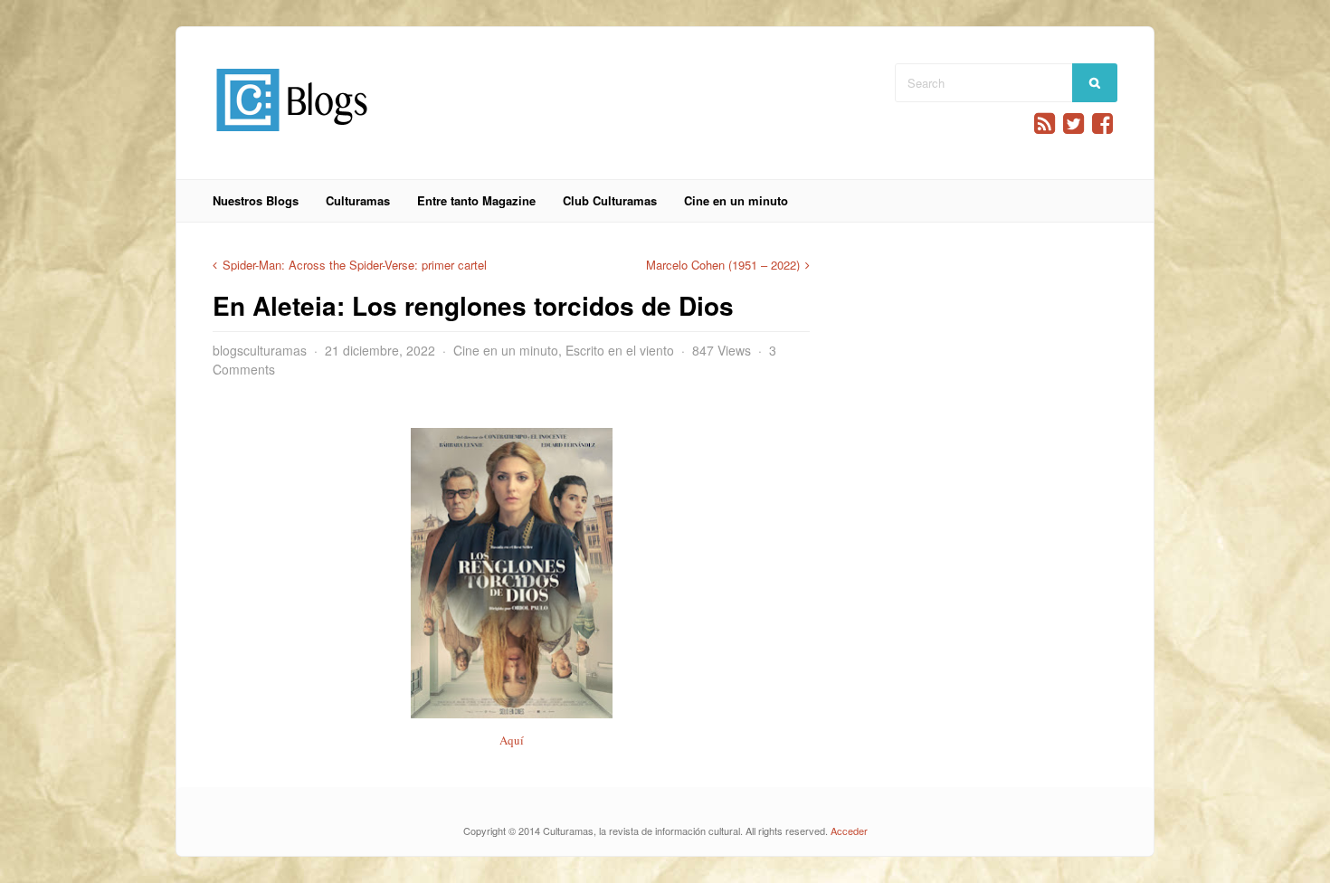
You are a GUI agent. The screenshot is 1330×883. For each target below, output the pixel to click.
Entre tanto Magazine (476, 200)
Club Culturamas (610, 200)
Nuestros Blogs (256, 200)
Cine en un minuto (736, 200)
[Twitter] (1073, 123)
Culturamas (358, 200)
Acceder (849, 830)
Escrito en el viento (619, 350)
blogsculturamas (260, 350)
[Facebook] (1102, 123)
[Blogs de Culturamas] (292, 138)
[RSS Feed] (1044, 123)
